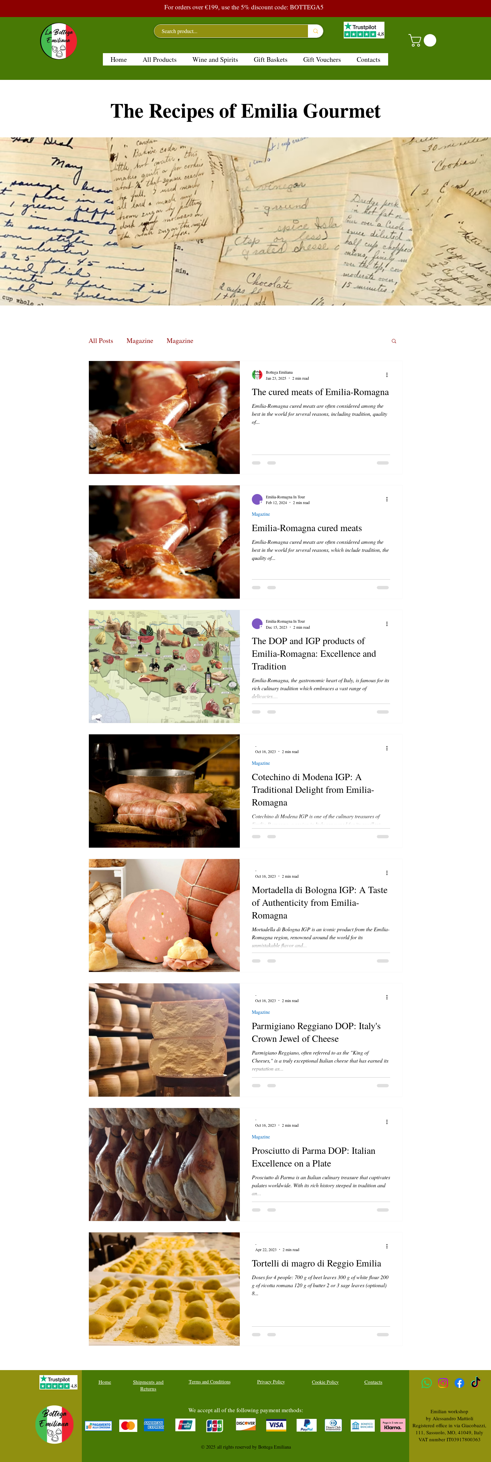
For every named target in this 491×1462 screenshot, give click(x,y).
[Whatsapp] (426, 1382)
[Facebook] (459, 1382)
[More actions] (389, 375)
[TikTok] (475, 1382)
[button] (423, 40)
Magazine (140, 340)
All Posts (101, 340)
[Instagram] (443, 1382)
